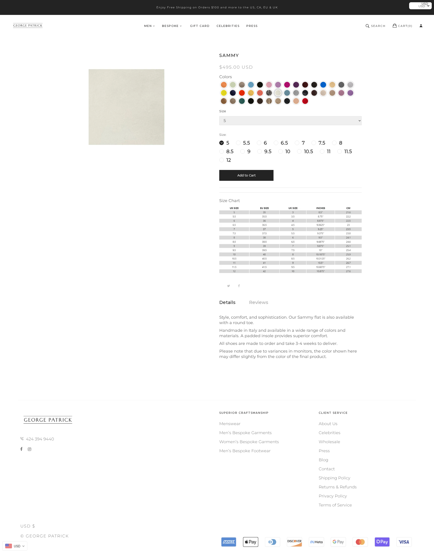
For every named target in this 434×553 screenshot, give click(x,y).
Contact (327, 468)
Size (222, 111)
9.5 (267, 151)
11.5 (347, 151)
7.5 (321, 143)
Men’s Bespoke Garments (245, 432)
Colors (225, 76)
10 (287, 151)
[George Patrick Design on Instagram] (29, 449)
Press (324, 450)
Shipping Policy (334, 477)
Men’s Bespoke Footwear (245, 450)
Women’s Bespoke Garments (249, 441)
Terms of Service (335, 505)
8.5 (229, 151)
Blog (323, 459)
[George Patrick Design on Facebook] (22, 449)
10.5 (308, 151)
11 (328, 151)
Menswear (230, 423)
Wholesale (329, 441)
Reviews (258, 302)
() (405, 26)
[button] (223, 84)
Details (227, 302)
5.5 (246, 143)
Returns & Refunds (338, 487)
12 (228, 160)
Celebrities (329, 432)
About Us (328, 423)
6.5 (283, 143)
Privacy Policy (333, 496)
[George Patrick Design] (28, 26)
